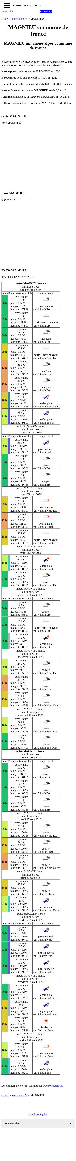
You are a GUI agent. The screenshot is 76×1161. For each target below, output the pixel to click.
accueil (5, 18)
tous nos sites (12, 1123)
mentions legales (38, 1114)
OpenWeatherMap (53, 1085)
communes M (19, 18)
